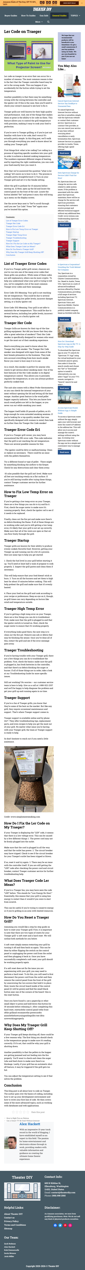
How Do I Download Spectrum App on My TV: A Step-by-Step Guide (69, 344)
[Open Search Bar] (48, 22)
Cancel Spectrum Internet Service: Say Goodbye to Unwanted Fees (68, 103)
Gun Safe (44, 15)
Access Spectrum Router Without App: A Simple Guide (68, 410)
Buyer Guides (11, 15)
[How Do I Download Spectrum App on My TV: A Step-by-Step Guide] (69, 330)
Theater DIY (42, 9)
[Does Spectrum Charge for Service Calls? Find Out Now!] (69, 163)
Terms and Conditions (15, 1224)
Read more (64, 153)
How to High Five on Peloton (18, 1118)
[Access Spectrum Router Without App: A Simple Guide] (69, 398)
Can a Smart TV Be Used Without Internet (23, 1121)
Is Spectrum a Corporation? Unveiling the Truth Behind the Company (69, 267)
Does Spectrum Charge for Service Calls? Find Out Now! (68, 175)
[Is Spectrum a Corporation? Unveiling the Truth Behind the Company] (69, 244)
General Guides (59, 15)
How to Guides (28, 15)
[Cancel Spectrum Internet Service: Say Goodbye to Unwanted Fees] (69, 86)
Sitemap (8, 1228)
